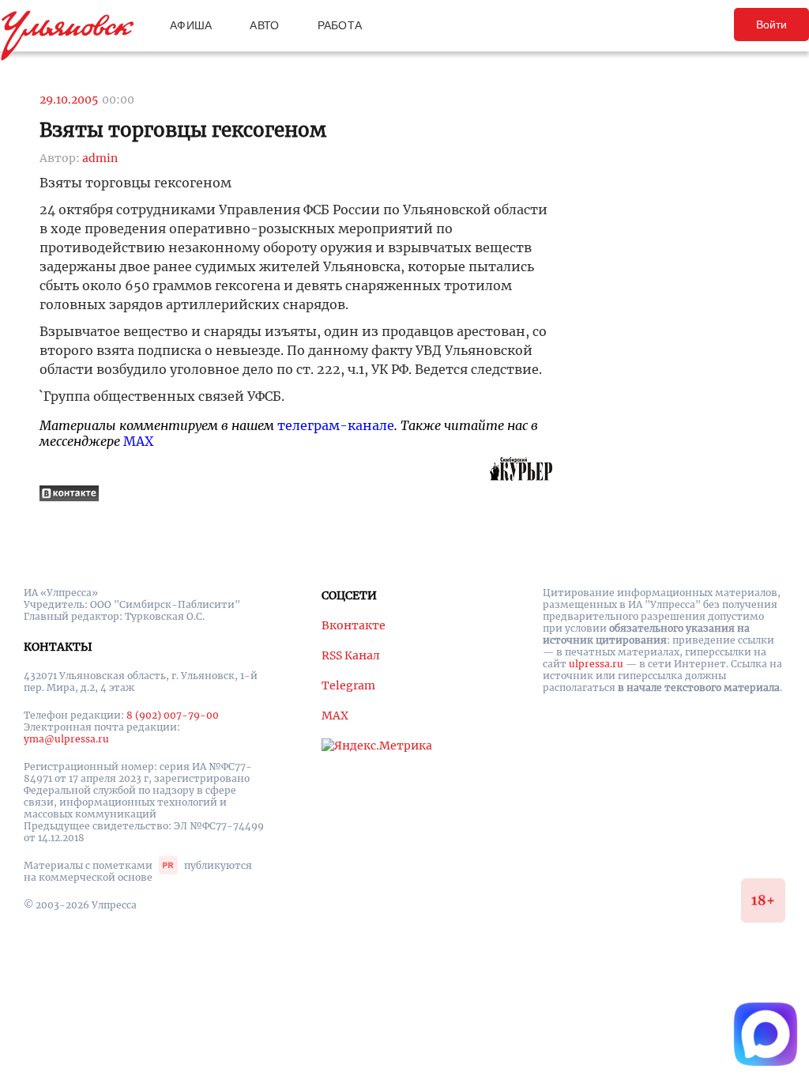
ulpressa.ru (596, 664)
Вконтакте (354, 625)
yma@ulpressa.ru (66, 739)
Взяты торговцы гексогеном (183, 130)
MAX (138, 441)
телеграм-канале (335, 425)
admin (100, 158)
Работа (340, 25)
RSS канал (351, 655)
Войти (771, 24)
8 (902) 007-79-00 (172, 715)
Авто (264, 25)
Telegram (348, 685)
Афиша (191, 25)
